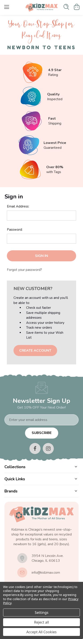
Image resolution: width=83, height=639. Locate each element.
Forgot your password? (24, 270)
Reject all (41, 622)
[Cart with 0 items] (77, 7)
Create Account (35, 350)
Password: (15, 229)
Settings (41, 612)
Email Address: (18, 206)
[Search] (66, 7)
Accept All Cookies (41, 632)
